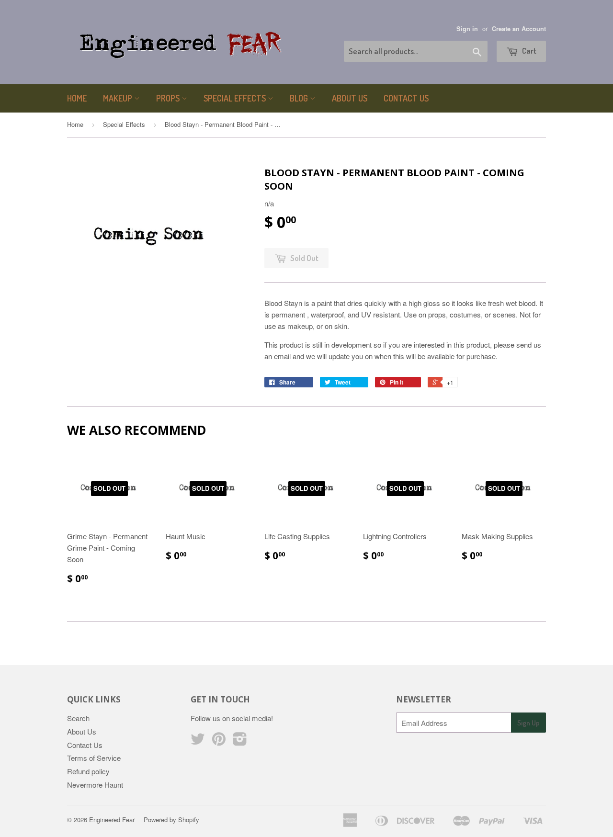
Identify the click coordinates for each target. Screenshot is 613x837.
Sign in (467, 28)
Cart (528, 50)
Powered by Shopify (171, 819)
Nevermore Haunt (95, 785)
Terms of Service (94, 758)
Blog (300, 98)
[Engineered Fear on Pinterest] (219, 741)
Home (77, 98)
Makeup (118, 98)
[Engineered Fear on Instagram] (240, 741)
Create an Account (519, 28)
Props (169, 98)
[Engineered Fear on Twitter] (198, 741)
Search (78, 718)
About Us (349, 98)
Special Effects (236, 98)
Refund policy (88, 771)
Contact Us (406, 98)
